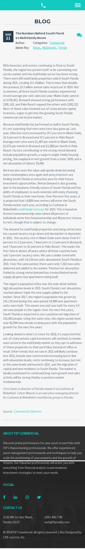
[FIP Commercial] (8, 5)
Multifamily (49, 48)
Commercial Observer (27, 411)
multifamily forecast (31, 209)
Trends (62, 48)
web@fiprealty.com (57, 522)
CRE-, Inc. (14, 537)
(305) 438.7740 (53, 517)
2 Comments (79, 35)
